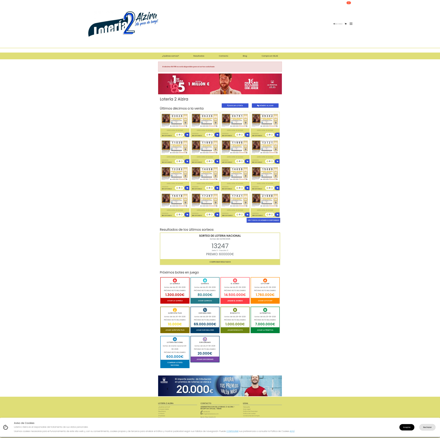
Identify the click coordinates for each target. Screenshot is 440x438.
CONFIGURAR (232, 431)
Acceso (338, 24)
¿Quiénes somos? (164, 407)
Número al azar (266, 105)
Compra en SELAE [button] (270, 55)
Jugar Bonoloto (235, 330)
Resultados (162, 411)
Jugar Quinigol (205, 301)
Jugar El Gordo (235, 301)
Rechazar (427, 427)
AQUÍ (292, 431)
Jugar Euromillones (205, 330)
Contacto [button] (223, 55)
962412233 (206, 412)
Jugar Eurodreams (205, 359)
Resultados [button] (198, 55)
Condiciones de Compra (251, 416)
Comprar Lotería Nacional (175, 363)
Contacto (161, 413)
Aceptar (407, 427)
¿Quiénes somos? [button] (170, 55)
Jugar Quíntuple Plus (174, 330)
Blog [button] (245, 55)
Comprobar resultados (220, 262)
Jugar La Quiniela (175, 301)
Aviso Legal (246, 409)
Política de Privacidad (250, 411)
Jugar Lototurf (265, 301)
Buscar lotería (236, 105)
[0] (347, 24)
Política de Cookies (249, 413)
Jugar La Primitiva (265, 330)
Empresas (161, 416)
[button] (167, 86)
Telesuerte (246, 407)
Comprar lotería (163, 409)
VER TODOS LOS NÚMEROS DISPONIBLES (263, 220)
